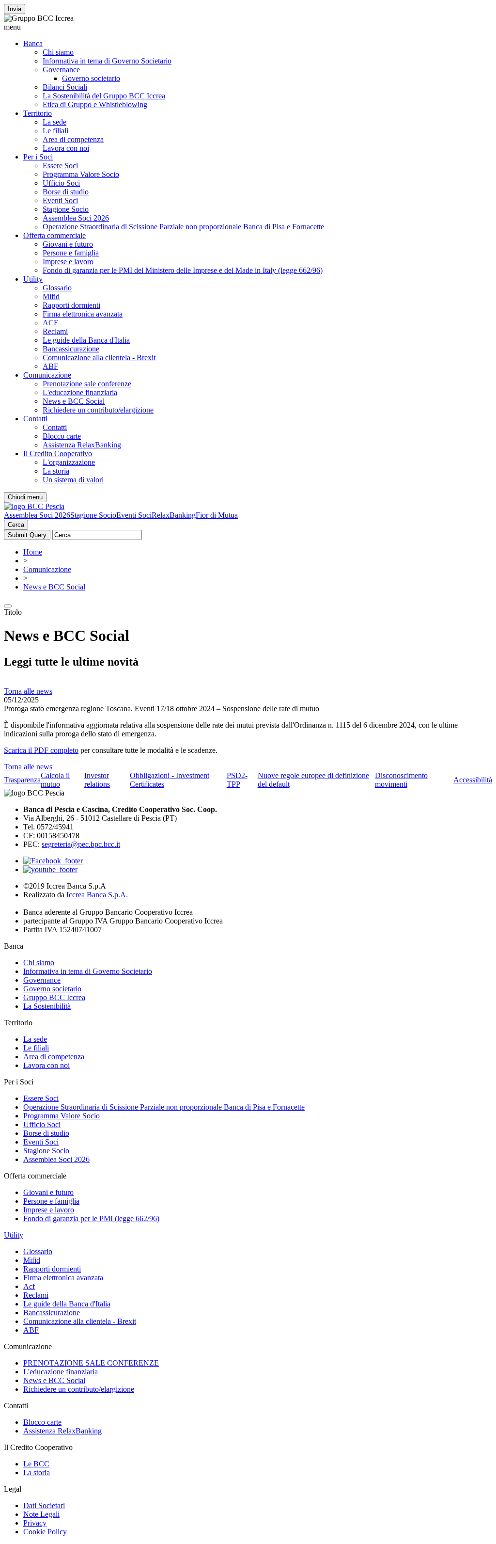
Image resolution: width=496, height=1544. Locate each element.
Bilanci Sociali (65, 87)
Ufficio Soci (61, 183)
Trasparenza (22, 780)
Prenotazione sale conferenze (87, 384)
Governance (61, 69)
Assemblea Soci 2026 (76, 218)
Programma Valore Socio (81, 174)
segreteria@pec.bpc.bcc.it (81, 844)
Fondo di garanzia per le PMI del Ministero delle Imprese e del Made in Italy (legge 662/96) (183, 270)
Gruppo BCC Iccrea (54, 997)
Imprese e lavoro (68, 261)
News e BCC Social (74, 401)
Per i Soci (38, 157)
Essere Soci (60, 165)
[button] (248, 27)
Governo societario (91, 78)
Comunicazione (47, 375)
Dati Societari (44, 1505)
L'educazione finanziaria (80, 392)
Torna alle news (28, 691)
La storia (56, 471)
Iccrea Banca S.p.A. (97, 895)
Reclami (55, 331)
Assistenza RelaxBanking (82, 445)
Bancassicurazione (71, 349)
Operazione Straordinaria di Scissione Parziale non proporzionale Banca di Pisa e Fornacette (183, 227)
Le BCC (36, 1464)
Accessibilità (472, 780)
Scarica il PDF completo (41, 750)
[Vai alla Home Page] (34, 506)
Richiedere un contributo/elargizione (98, 410)
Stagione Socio (66, 209)
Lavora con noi (66, 148)
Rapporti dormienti (71, 305)
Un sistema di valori (73, 480)
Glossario (57, 288)
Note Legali (41, 1514)
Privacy (34, 1523)
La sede (54, 122)
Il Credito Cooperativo (57, 453)
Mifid (51, 296)
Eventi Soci (60, 200)
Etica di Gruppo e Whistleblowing (95, 104)
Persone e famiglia (71, 253)
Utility (33, 279)
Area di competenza (73, 139)
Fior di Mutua (217, 515)
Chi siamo (58, 52)
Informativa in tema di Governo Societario (107, 61)
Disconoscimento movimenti (401, 779)
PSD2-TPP (237, 779)
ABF (50, 366)
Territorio (37, 113)
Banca (33, 43)
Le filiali (55, 131)
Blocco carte (62, 436)
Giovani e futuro (68, 244)
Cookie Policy (45, 1532)
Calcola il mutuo (55, 779)
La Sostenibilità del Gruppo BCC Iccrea (104, 96)
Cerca (16, 524)
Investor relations (97, 779)
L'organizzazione (69, 462)
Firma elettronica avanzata (83, 314)
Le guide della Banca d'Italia (86, 340)
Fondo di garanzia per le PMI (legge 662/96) (91, 1218)
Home (32, 552)
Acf (29, 1286)
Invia (14, 9)
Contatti (35, 418)
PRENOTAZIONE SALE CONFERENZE (91, 1363)
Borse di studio (66, 192)
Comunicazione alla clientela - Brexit (99, 357)
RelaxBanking (174, 515)
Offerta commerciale (54, 235)
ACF (50, 322)
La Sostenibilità (47, 1006)
